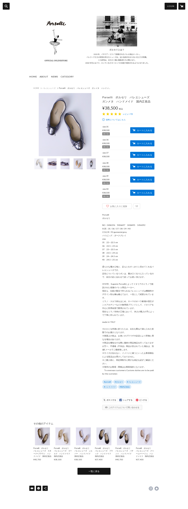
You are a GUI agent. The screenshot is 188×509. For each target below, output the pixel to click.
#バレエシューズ (134, 382)
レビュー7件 (128, 114)
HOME (33, 76)
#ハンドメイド (110, 387)
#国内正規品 (125, 387)
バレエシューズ (49, 88)
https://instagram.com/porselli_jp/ (151, 488)
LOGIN (170, 6)
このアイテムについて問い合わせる (123, 407)
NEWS (54, 76)
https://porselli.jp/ (157, 488)
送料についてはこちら (116, 119)
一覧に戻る (94, 471)
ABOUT (44, 76)
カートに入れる (144, 130)
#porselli (107, 382)
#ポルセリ (119, 382)
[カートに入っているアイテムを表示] (181, 6)
